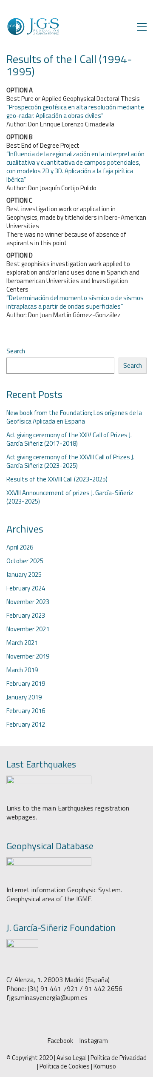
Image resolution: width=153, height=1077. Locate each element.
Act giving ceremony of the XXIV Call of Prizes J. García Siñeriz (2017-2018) (69, 439)
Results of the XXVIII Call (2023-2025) (57, 479)
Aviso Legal (72, 1058)
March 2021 (22, 643)
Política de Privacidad (119, 1058)
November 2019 (27, 656)
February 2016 (25, 711)
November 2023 (27, 602)
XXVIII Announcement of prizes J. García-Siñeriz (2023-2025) (69, 497)
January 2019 (24, 697)
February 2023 (25, 615)
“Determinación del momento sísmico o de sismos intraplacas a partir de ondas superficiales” (75, 302)
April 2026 (19, 547)
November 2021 (27, 629)
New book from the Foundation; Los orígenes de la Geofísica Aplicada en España (74, 417)
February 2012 (25, 724)
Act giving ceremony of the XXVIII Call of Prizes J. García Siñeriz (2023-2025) (70, 461)
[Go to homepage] (33, 26)
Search (15, 351)
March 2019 (22, 670)
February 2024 (25, 588)
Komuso (105, 1066)
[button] (142, 27)
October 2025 (24, 561)
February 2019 (25, 683)
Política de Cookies (65, 1066)
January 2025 (24, 574)
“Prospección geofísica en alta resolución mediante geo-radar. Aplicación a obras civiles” (75, 111)
